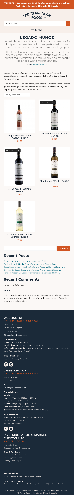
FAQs (48, 484)
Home (29, 64)
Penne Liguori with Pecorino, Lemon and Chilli (25, 261)
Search (64, 248)
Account (12, 484)
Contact (39, 476)
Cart (5, 484)
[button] (37, 30)
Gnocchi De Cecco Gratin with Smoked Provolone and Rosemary (33, 270)
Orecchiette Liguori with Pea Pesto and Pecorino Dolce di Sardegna (34, 267)
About (32, 476)
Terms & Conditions (59, 484)
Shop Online (23, 476)
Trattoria (13, 476)
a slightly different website (45, 493)
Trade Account (22, 484)
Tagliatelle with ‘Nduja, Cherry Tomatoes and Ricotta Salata (30, 264)
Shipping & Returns (37, 484)
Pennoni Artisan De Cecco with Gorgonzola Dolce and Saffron (32, 273)
